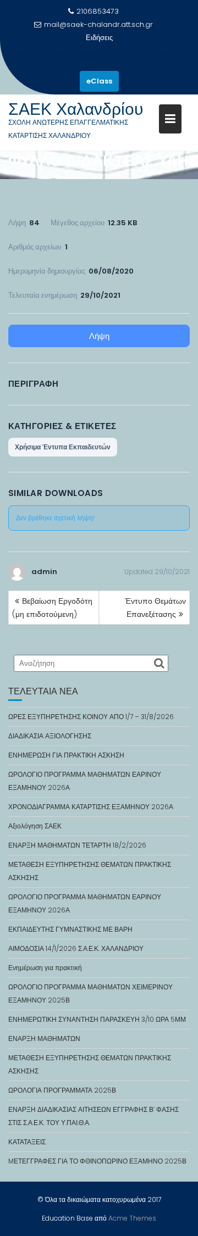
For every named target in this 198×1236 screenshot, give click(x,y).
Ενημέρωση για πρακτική (45, 967)
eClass (99, 81)
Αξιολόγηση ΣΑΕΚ (35, 826)
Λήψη (99, 336)
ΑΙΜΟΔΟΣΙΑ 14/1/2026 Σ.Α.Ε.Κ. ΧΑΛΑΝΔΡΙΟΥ (76, 948)
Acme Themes (132, 1218)
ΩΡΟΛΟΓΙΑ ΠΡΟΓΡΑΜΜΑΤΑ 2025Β (62, 1090)
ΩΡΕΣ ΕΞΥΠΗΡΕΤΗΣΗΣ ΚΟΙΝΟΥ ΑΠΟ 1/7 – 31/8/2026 (91, 716)
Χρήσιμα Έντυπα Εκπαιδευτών (63, 447)
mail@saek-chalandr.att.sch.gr (98, 24)
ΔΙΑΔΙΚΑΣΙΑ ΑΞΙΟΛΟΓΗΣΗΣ (49, 736)
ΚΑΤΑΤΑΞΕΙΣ (27, 1141)
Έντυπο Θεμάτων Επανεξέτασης (155, 607)
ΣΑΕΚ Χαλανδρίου (75, 109)
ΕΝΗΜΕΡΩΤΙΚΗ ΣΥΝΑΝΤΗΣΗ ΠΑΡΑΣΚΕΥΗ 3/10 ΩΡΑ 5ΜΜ (97, 1019)
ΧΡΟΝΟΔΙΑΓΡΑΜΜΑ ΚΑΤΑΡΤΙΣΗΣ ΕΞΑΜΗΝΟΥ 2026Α (90, 806)
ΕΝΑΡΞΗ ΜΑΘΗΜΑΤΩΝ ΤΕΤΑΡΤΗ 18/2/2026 (77, 845)
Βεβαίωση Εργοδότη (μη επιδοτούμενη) (52, 607)
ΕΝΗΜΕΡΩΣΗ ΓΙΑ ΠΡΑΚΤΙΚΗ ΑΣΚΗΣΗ (66, 755)
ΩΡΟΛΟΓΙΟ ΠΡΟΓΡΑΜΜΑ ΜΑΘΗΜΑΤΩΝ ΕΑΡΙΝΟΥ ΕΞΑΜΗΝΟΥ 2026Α (99, 57)
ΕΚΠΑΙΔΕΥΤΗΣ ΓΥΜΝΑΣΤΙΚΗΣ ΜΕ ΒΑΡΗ (70, 929)
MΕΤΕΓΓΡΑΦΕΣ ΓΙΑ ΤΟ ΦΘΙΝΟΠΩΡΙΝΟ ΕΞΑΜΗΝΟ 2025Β (97, 1161)
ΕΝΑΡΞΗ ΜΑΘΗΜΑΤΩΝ (44, 1038)
